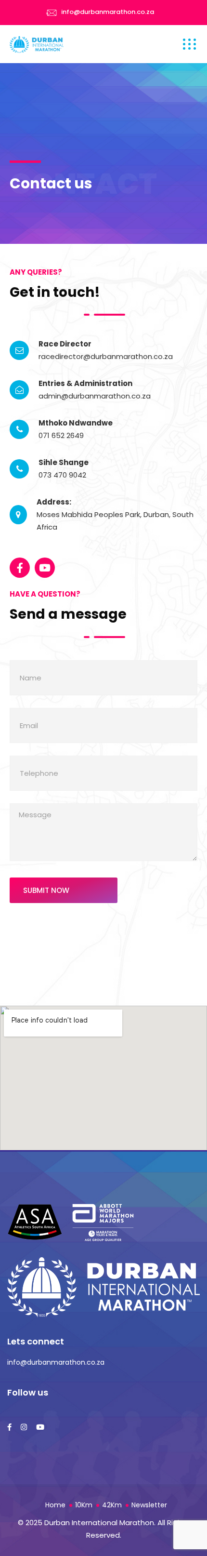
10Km (83, 1505)
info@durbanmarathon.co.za (107, 11)
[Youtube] (45, 568)
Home (55, 1505)
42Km (112, 1505)
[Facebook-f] (20, 568)
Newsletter (149, 1505)
